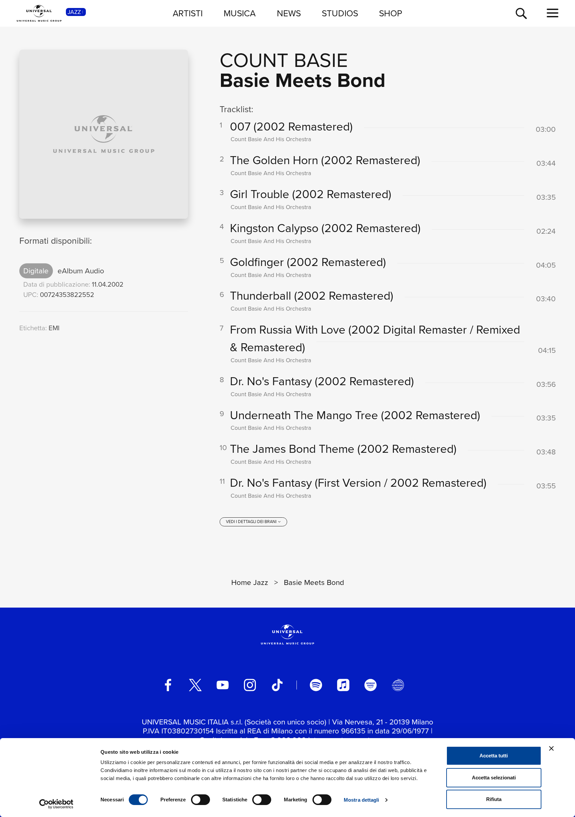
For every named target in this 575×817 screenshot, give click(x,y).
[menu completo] (552, 13)
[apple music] (343, 685)
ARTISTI (188, 13)
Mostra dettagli (361, 800)
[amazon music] (370, 685)
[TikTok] (277, 685)
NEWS (289, 13)
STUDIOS (340, 13)
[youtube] (223, 685)
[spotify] (316, 685)
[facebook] (168, 685)
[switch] (200, 799)
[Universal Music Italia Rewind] (398, 685)
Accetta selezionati (494, 777)
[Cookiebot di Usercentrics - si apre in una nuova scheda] (56, 804)
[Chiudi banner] (551, 748)
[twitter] (195, 685)
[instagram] (250, 685)
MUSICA (240, 13)
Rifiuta (493, 799)
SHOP (390, 13)
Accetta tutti (493, 755)
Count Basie (284, 59)
